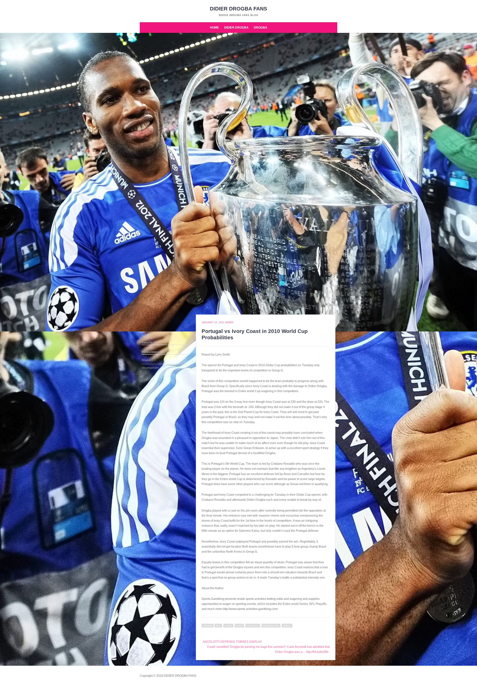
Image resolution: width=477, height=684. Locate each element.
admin (229, 322)
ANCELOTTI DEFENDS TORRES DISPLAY (232, 641)
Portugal (253, 625)
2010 (218, 625)
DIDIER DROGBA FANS (238, 9)
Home (214, 27)
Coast (228, 625)
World (287, 625)
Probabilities (271, 625)
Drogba (260, 27)
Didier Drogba (236, 27)
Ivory (239, 625)
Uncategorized (150, 367)
